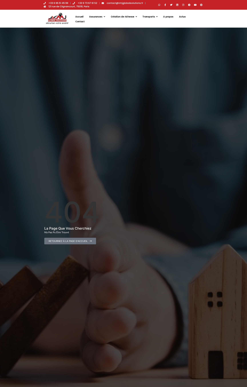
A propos (168, 16)
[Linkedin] (177, 5)
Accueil (79, 16)
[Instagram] (183, 5)
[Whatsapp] (159, 5)
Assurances (95, 16)
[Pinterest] (201, 5)
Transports (149, 16)
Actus (182, 16)
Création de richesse (122, 16)
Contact (80, 21)
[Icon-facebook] (165, 5)
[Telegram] (189, 5)
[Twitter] (171, 5)
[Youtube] (195, 5)
